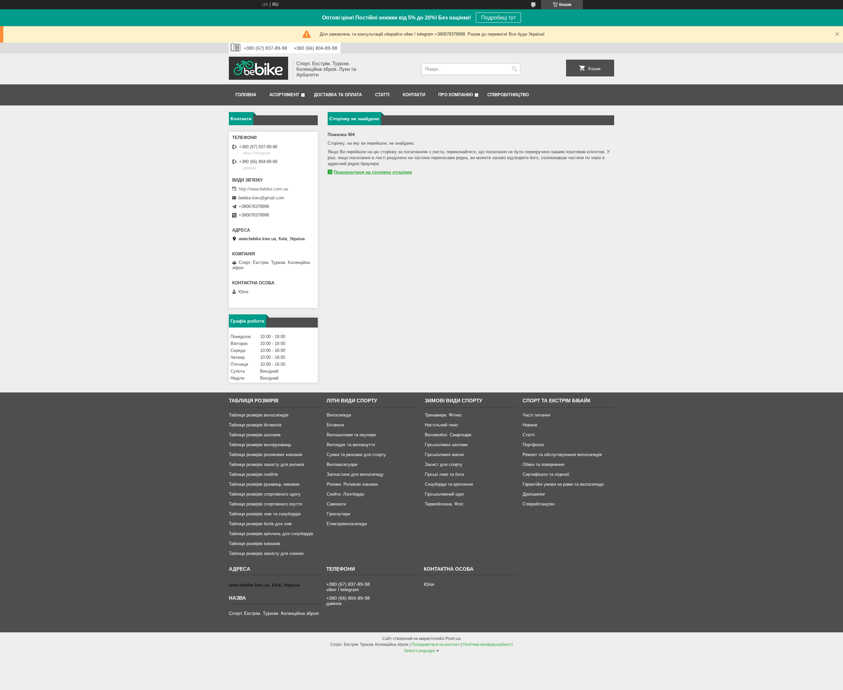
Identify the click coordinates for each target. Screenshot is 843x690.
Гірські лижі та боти (444, 474)
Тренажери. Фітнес (443, 415)
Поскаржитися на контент (435, 644)
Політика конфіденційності (488, 644)
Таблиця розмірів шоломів (255, 434)
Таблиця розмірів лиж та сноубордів (265, 513)
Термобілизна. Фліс (444, 504)
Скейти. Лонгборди (345, 494)
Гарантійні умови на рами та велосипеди (563, 484)
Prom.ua (453, 638)
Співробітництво (508, 94)
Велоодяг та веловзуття (351, 444)
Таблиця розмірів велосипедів (258, 415)
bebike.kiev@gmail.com (261, 197)
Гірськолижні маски (444, 454)
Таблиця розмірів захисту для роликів (266, 464)
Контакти (414, 94)
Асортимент (284, 94)
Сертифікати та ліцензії (546, 474)
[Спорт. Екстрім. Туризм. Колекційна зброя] (258, 69)
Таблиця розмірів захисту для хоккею (266, 553)
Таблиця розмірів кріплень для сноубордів (271, 533)
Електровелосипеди (347, 523)
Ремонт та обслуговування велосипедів (562, 454)
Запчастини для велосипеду (355, 474)
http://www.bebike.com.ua (263, 189)
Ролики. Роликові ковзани (352, 484)
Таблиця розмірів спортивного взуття (265, 504)
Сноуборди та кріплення (449, 484)
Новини (530, 424)
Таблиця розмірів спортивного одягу (265, 494)
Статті (382, 94)
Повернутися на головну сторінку (373, 172)
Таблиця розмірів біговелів (255, 424)
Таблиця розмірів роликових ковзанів (265, 454)
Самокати (336, 504)
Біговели (335, 424)
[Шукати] (514, 69)
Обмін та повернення (543, 464)
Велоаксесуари (342, 464)
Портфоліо (533, 444)
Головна (245, 94)
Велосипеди (339, 415)
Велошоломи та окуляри (351, 434)
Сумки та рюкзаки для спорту (356, 454)
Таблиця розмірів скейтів (253, 474)
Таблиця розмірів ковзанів (254, 543)
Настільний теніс (441, 424)
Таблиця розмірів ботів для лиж (260, 523)
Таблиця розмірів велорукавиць (260, 444)
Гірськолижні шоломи (446, 444)
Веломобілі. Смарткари (448, 434)
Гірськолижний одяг (444, 494)
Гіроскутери (338, 513)
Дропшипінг (534, 494)
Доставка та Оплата (338, 94)
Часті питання (536, 415)
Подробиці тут (498, 17)
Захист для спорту (443, 464)
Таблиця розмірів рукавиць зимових (264, 484)
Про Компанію (455, 94)
